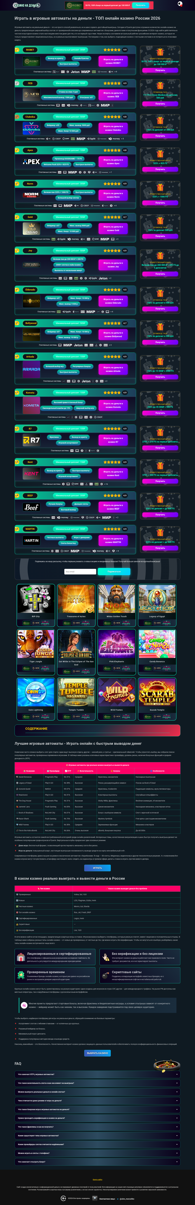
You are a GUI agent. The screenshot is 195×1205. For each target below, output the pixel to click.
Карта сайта (97, 1180)
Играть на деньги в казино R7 (113, 440)
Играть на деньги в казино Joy (113, 265)
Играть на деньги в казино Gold (113, 228)
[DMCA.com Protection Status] (95, 1198)
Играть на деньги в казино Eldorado (113, 301)
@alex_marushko (127, 1199)
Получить (140, 5)
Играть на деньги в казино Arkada (113, 369)
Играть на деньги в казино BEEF (113, 507)
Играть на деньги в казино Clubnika (113, 128)
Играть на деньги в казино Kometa (113, 405)
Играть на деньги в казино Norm (113, 195)
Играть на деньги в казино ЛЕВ (113, 95)
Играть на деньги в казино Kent (113, 473)
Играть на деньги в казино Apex (113, 162)
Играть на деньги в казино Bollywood (113, 335)
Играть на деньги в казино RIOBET (113, 61)
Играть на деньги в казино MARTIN (113, 540)
